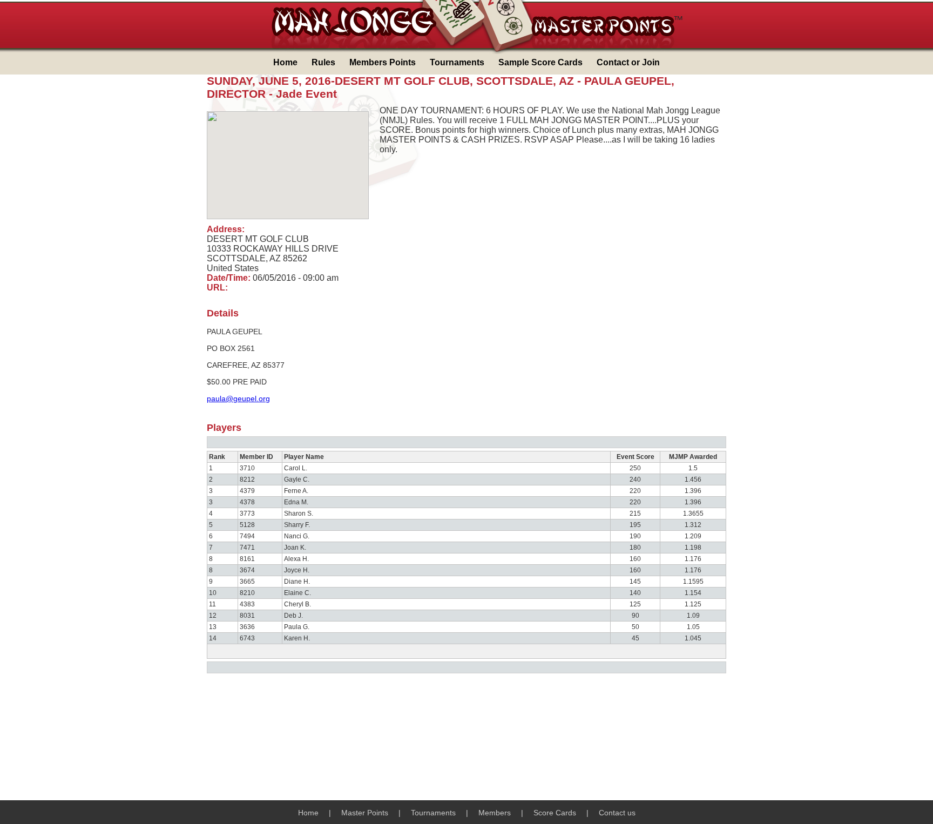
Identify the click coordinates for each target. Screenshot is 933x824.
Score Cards (554, 812)
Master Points (364, 812)
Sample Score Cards (540, 62)
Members (494, 812)
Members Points (382, 62)
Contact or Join (628, 62)
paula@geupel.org (238, 398)
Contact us (617, 812)
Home (285, 62)
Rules (323, 62)
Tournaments (457, 62)
